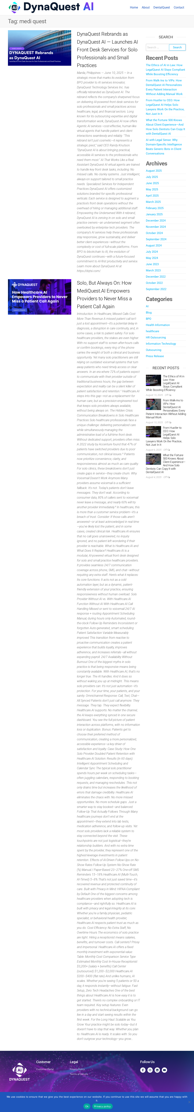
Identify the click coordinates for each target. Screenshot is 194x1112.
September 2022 (156, 289)
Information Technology (161, 343)
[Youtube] (164, 1070)
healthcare (152, 331)
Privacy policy (102, 1106)
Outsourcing (153, 350)
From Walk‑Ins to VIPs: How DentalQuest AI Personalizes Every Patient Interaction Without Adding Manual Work (166, 409)
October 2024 (154, 233)
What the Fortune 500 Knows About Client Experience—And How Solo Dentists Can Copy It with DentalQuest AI (166, 463)
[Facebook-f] (143, 1070)
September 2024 (156, 239)
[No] (189, 1102)
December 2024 (156, 220)
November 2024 (156, 227)
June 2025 (152, 183)
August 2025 (154, 170)
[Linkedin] (157, 1070)
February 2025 (154, 208)
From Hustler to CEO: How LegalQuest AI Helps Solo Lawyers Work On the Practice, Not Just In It (164, 436)
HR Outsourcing (156, 337)
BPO (148, 318)
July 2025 (152, 177)
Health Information (158, 325)
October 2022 (154, 283)
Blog (149, 312)
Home (134, 7)
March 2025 (153, 202)
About (146, 7)
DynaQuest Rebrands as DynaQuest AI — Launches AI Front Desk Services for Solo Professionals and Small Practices (107, 49)
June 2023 (152, 264)
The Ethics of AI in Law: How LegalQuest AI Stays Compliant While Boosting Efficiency (165, 69)
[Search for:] (166, 47)
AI (147, 306)
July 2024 (152, 251)
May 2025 (152, 189)
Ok (87, 1106)
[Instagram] (150, 1070)
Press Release (155, 356)
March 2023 (153, 270)
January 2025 (154, 214)
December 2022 (156, 276)
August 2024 (154, 245)
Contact (179, 7)
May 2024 (152, 258)
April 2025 (152, 195)
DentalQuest (161, 7)
